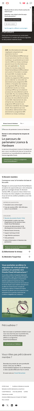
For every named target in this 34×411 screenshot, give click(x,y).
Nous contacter (5, 399)
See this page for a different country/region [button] (16, 28)
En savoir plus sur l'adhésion (13, 344)
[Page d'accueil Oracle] (7, 3)
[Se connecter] (27, 3)
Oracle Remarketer (19, 373)
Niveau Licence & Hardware (10, 123)
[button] (3, 3)
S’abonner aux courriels (7, 394)
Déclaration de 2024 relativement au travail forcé (13, 389)
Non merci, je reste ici (10, 24)
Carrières (26, 391)
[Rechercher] (20, 3)
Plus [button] (21, 123)
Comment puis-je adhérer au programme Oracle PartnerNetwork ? (15, 160)
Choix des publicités (17, 391)
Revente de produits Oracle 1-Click (15, 218)
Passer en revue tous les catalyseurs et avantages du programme (16, 247)
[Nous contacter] (31, 3)
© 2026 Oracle (5, 386)
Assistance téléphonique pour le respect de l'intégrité (14, 397)
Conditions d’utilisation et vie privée (20, 386)
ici (18, 66)
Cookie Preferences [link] (6, 391)
